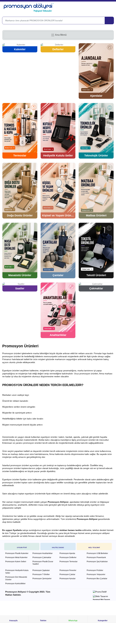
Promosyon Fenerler (68, 570)
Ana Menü (61, 35)
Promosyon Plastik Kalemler (16, 553)
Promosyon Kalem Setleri (15, 561)
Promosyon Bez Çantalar (97, 578)
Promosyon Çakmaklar (41, 557)
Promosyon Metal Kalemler (16, 557)
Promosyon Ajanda (67, 553)
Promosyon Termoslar (68, 561)
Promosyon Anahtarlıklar (42, 553)
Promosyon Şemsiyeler (42, 578)
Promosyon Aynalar (68, 578)
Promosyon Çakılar (67, 574)
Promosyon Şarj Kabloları (97, 561)
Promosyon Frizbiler (95, 570)
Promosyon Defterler (68, 557)
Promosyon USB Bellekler (97, 553)
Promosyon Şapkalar (41, 570)
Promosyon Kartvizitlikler (15, 583)
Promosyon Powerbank (96, 557)
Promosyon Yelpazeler (96, 574)
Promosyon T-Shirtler (41, 574)
